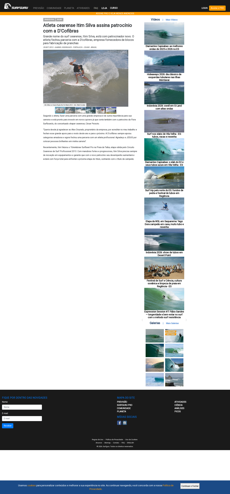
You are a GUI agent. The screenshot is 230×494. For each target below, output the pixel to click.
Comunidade (124, 408)
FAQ (96, 8)
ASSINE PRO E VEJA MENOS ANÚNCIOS (115, 13)
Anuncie (99, 443)
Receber (8, 425)
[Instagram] (124, 422)
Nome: (5, 402)
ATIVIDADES (180, 402)
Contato (116, 443)
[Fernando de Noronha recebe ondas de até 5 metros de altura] (174, 379)
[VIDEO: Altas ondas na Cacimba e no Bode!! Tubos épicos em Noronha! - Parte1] (174, 365)
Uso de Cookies (131, 440)
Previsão (122, 402)
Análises (179, 408)
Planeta (121, 411)
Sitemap (107, 443)
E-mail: (5, 413)
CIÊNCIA (178, 405)
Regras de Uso (97, 440)
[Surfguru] (16, 6)
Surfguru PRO (124, 405)
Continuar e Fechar (190, 486)
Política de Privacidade (114, 440)
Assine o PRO (217, 8)
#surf (59, 20)
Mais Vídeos (172, 19)
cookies (31, 485)
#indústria (49, 20)
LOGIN (205, 8)
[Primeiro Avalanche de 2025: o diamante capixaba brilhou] (174, 350)
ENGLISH (130, 443)
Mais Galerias (172, 323)
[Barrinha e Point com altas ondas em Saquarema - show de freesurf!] (155, 350)
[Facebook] (119, 422)
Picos (177, 411)
